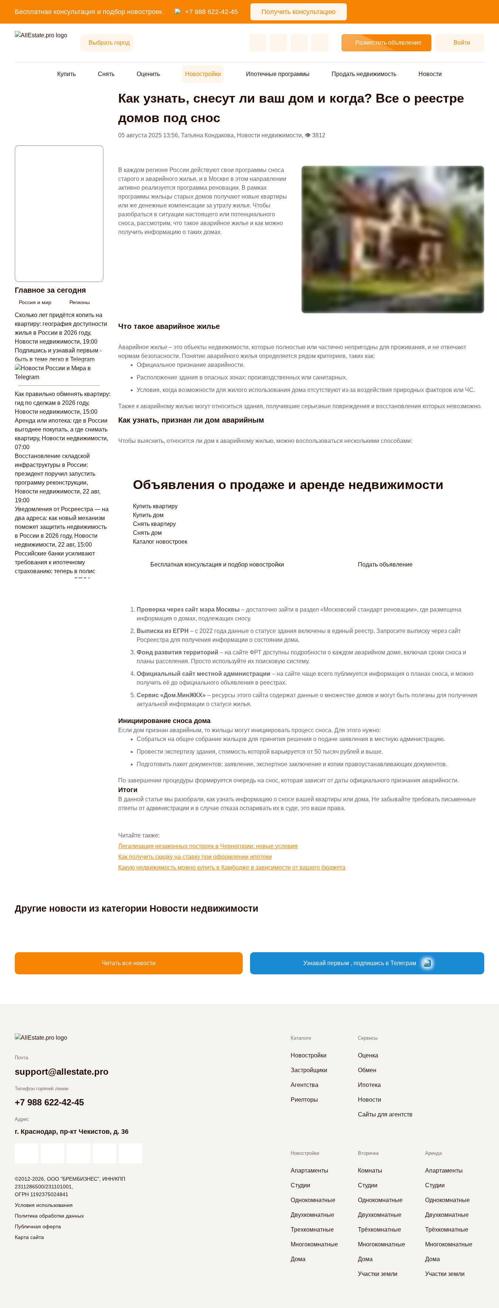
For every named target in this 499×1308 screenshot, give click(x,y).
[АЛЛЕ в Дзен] (52, 1153)
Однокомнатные (313, 1200)
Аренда (433, 1153)
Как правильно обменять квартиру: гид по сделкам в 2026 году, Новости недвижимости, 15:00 (62, 403)
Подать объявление (385, 564)
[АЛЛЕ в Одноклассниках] (104, 1153)
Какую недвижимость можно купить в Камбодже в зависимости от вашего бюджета (231, 867)
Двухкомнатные (312, 1215)
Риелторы (304, 1100)
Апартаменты (309, 1170)
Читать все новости (128, 963)
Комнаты (370, 1170)
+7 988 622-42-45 (211, 12)
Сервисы (367, 1038)
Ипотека (369, 1085)
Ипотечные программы (278, 74)
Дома (298, 1259)
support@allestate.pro (62, 1072)
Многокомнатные (314, 1244)
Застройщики (309, 1070)
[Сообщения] (299, 42)
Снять (106, 74)
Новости (430, 74)
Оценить (148, 74)
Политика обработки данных (49, 1216)
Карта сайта (29, 1237)
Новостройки (203, 74)
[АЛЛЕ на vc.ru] (26, 1153)
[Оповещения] (319, 42)
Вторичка (368, 1153)
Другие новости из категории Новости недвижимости (136, 908)
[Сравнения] (278, 42)
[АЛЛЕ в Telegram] (130, 1153)
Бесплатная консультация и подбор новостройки (217, 564)
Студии (300, 1185)
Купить (66, 74)
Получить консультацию (299, 12)
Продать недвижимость (364, 74)
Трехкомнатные (312, 1229)
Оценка (368, 1055)
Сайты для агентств (385, 1114)
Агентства (304, 1085)
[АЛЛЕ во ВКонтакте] (78, 1153)
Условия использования (44, 1205)
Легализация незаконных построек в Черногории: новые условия (208, 846)
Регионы (79, 302)
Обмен (367, 1070)
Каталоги (301, 1038)
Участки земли (377, 1274)
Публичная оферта (38, 1226)
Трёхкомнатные (379, 1229)
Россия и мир (35, 302)
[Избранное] (257, 42)
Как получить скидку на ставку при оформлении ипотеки (195, 857)
